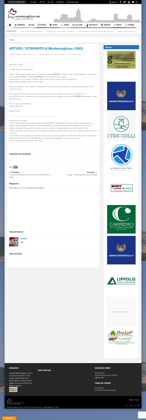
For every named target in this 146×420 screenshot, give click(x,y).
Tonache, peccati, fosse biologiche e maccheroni (49, 31)
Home (11, 40)
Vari (15, 167)
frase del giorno (99, 388)
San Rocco (93, 25)
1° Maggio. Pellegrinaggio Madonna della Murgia (81, 173)
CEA (32, 25)
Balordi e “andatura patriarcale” (116, 31)
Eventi (66, 25)
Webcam (107, 25)
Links (43, 2)
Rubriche (21, 25)
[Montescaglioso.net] (24, 14)
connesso (21, 188)
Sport (55, 25)
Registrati (61, 2)
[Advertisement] (97, 21)
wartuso (24, 238)
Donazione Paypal (73, 2)
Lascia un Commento (58, 54)
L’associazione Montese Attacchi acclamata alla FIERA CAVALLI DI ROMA (30, 174)
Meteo (118, 25)
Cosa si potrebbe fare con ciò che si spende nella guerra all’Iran (85, 31)
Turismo (131, 25)
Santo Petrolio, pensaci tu (136, 31)
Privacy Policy (134, 400)
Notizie (43, 25)
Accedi (51, 2)
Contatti (34, 2)
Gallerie (78, 25)
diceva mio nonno (100, 373)
